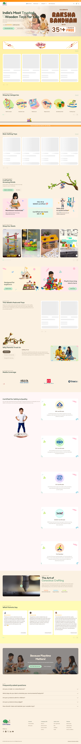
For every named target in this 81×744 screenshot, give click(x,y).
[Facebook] (3, 731)
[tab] (6, 352)
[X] (8, 731)
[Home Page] (5, 4)
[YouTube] (13, 731)
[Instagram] (6, 731)
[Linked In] (10, 731)
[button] (79, 1)
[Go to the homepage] (6, 722)
